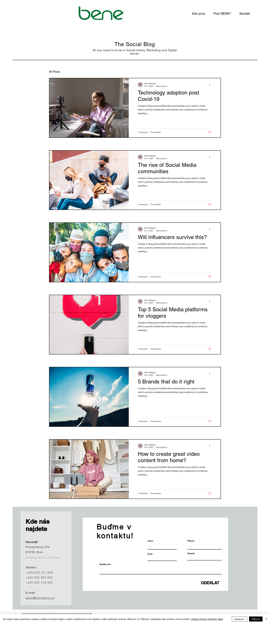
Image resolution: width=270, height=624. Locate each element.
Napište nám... (106, 564)
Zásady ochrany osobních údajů (207, 619)
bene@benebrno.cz (40, 598)
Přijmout (256, 619)
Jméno (150, 541)
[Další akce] (211, 85)
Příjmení (190, 541)
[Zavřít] (266, 619)
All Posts (54, 71)
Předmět (191, 553)
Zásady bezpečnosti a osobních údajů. (82, 613)
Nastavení (240, 619)
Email (150, 554)
